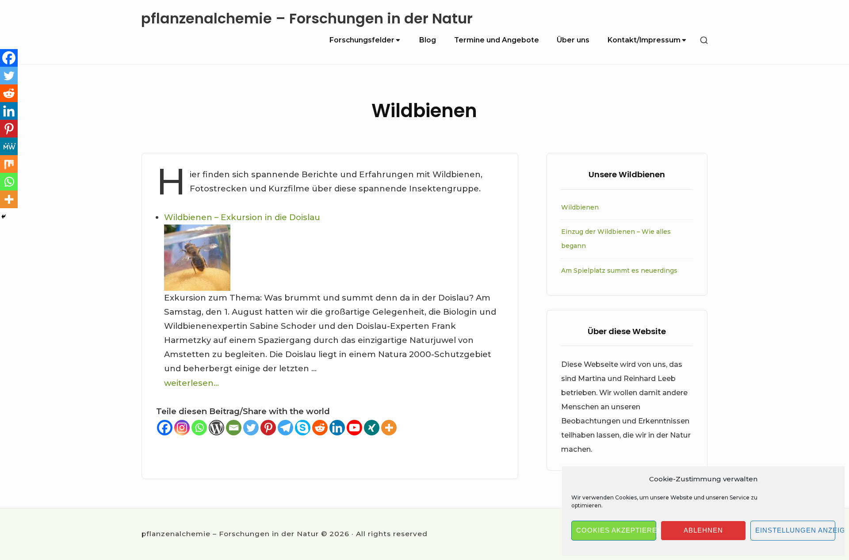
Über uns (573, 40)
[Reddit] (320, 427)
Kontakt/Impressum (644, 40)
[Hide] (3, 216)
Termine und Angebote (496, 40)
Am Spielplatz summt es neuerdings (619, 270)
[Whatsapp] (199, 427)
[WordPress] (216, 427)
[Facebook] (164, 427)
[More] (389, 427)
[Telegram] (285, 427)
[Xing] (371, 427)
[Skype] (302, 427)
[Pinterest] (268, 427)
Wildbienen (580, 207)
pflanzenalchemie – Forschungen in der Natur (307, 19)
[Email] (233, 427)
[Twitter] (251, 427)
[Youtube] (354, 427)
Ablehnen (703, 530)
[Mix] (9, 164)
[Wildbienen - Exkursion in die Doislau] (333, 258)
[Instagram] (182, 427)
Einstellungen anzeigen (795, 530)
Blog (427, 40)
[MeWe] (9, 146)
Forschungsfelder (361, 40)
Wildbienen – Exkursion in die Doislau (242, 217)
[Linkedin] (337, 427)
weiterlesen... (191, 383)
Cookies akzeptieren (616, 530)
